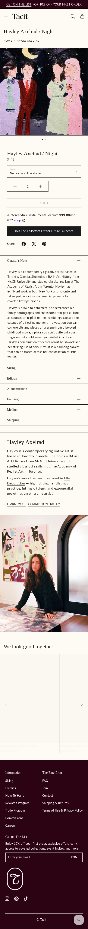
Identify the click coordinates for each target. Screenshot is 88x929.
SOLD (44, 203)
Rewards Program (17, 803)
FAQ (45, 780)
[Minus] (15, 186)
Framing (13, 399)
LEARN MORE (16, 504)
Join (45, 788)
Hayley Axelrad (28, 40)
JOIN (73, 857)
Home (8, 40)
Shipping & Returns (55, 803)
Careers (10, 825)
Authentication (17, 389)
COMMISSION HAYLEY (44, 504)
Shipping (13, 420)
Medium (13, 409)
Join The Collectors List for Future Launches (44, 231)
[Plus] (40, 186)
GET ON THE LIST (19, 4)
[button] (7, 16)
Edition (12, 378)
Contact (47, 795)
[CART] (82, 16)
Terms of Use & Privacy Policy (62, 810)
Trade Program (15, 810)
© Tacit (41, 919)
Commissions (14, 818)
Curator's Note (17, 260)
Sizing (11, 368)
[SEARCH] (73, 16)
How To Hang (14, 795)
